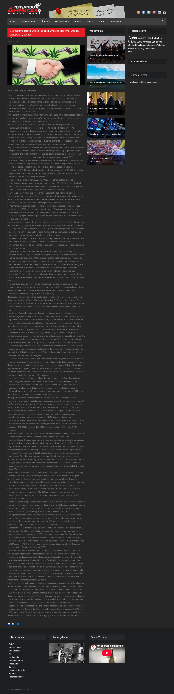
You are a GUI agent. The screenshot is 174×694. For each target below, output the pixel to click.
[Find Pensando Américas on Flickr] (159, 12)
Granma (12, 667)
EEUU (139, 41)
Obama (144, 45)
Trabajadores (15, 664)
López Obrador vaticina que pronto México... (104, 56)
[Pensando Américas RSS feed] (139, 12)
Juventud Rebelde (17, 670)
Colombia (161, 45)
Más (130, 52)
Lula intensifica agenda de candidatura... (101, 160)
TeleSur (12, 644)
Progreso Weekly (16, 677)
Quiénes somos (28, 21)
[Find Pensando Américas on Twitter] (149, 12)
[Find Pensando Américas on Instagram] (165, 12)
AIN (10, 654)
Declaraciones (62, 21)
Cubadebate (14, 651)
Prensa (77, 21)
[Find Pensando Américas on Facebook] (144, 12)
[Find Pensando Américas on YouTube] (154, 12)
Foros (101, 21)
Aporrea (12, 673)
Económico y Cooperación (98, 76)
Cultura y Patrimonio (96, 102)
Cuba (132, 38)
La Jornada (14, 657)
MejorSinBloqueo (148, 48)
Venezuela (144, 38)
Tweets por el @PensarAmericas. (142, 82)
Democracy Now (16, 660)
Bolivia (137, 48)
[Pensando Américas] (24, 9)
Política (90, 49)
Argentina (152, 45)
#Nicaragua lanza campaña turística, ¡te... (105, 84)
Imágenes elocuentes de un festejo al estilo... (106, 110)
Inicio (12, 21)
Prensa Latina (15, 647)
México (131, 48)
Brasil (138, 45)
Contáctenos (116, 21)
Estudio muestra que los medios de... (105, 134)
